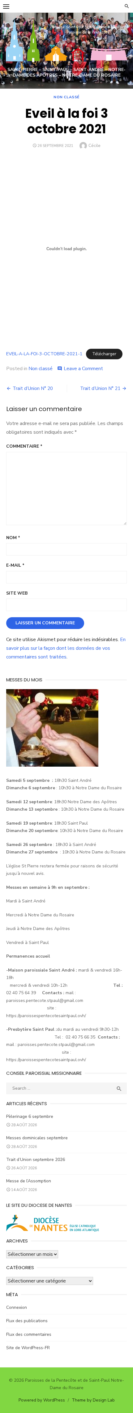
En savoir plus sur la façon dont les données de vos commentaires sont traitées (66, 648)
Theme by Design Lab (93, 1400)
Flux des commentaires (28, 1334)
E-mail (15, 565)
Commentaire (24, 446)
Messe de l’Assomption (28, 1181)
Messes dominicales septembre (37, 1138)
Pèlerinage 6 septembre (29, 1116)
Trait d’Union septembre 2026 (35, 1160)
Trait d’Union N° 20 (33, 388)
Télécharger (104, 354)
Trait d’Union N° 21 (100, 388)
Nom (13, 538)
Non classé (66, 97)
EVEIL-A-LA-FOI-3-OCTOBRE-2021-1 (44, 354)
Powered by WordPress (42, 1400)
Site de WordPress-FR (28, 1348)
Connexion (16, 1307)
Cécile (94, 145)
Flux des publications (27, 1321)
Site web (17, 593)
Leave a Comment (83, 368)
